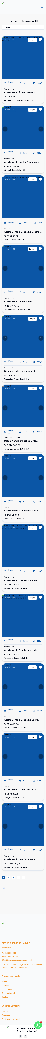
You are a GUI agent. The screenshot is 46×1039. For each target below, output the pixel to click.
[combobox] (23, 27)
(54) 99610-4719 (11, 956)
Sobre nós (6, 985)
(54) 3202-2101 (10, 953)
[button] (5, 129)
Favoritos (5, 1011)
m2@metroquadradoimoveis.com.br (18, 960)
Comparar (6, 1015)
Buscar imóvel (7, 989)
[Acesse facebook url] (20, 1036)
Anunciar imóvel (8, 993)
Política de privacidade (11, 1019)
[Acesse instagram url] (25, 1036)
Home (4, 981)
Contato (5, 997)
